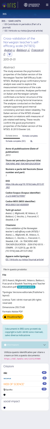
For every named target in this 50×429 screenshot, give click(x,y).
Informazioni (12, 344)
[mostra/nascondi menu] (47, 4)
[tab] (31, 141)
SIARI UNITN (14, 21)
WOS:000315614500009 (17, 204)
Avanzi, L (9, 50)
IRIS (3, 21)
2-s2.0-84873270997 (15, 196)
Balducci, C (23, 50)
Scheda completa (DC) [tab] (16, 141)
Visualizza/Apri (14, 316)
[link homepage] (10, 5)
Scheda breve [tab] (12, 135)
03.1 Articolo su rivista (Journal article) (24, 30)
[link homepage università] (31, 5)
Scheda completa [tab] (30, 135)
